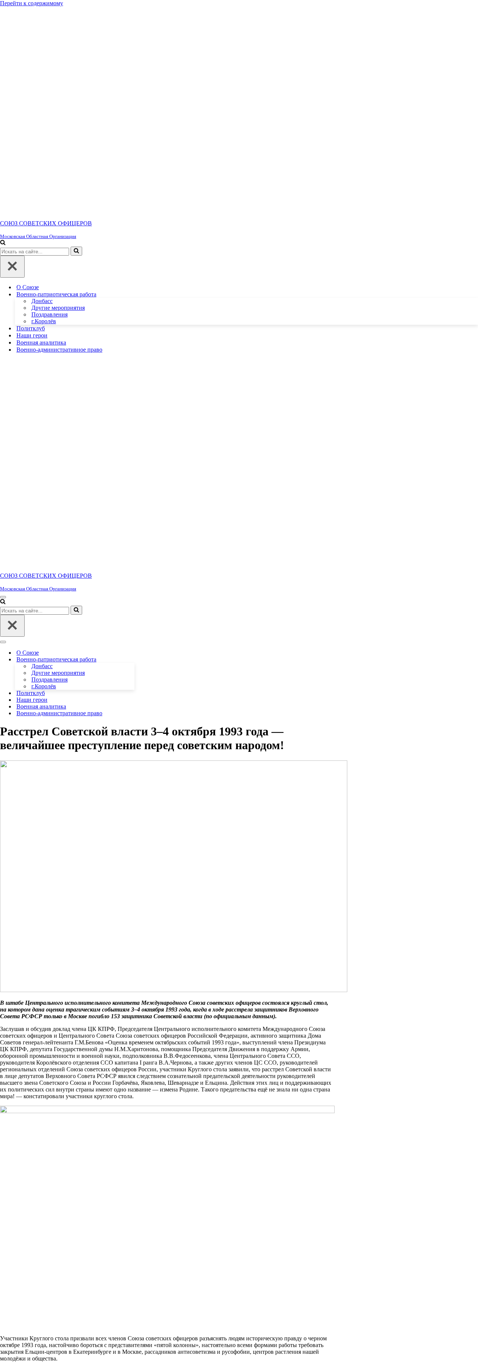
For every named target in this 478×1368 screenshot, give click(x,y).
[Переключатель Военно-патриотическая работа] (130, 660)
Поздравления (49, 314)
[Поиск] (3, 243)
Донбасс (42, 301)
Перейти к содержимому (31, 3)
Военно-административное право (59, 349)
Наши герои (31, 335)
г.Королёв (43, 321)
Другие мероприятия (58, 308)
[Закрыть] (12, 267)
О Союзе (27, 287)
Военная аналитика (41, 342)
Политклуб (30, 328)
